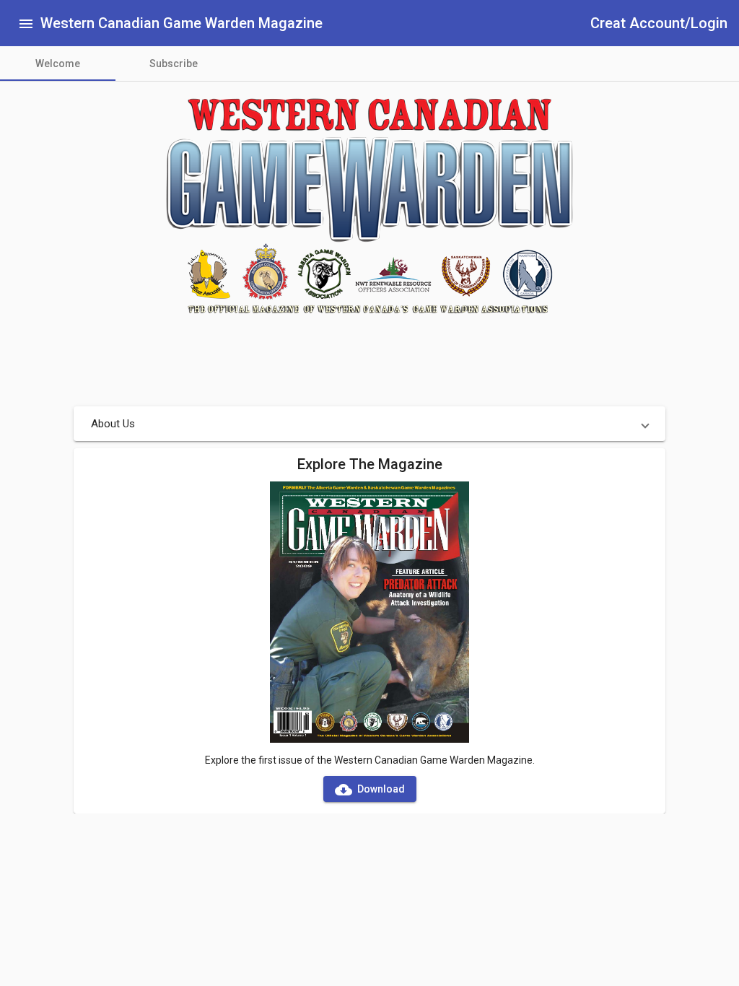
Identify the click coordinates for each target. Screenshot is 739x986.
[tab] (57, 63)
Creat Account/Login (658, 23)
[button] (369, 423)
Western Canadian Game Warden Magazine (181, 23)
